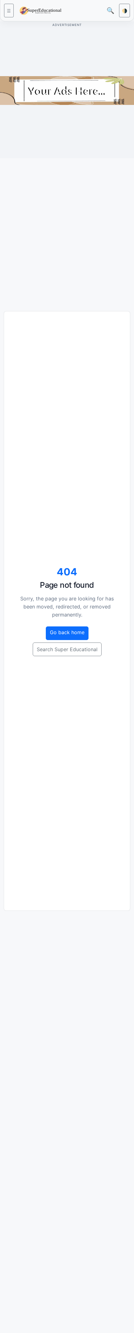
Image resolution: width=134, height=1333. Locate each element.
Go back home (67, 632)
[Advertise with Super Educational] (67, 90)
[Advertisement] (67, 229)
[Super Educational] (42, 10)
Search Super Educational (67, 649)
